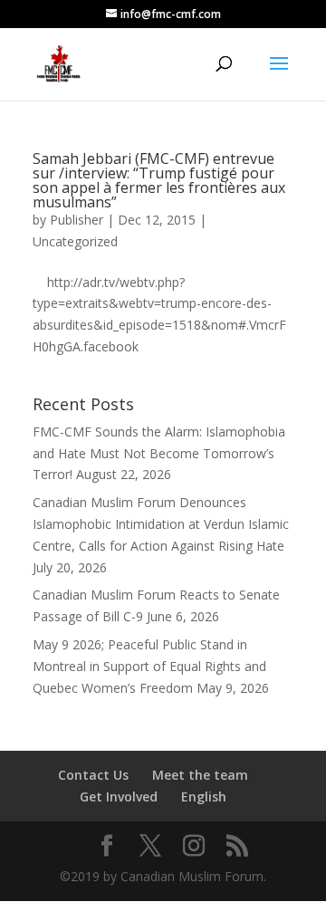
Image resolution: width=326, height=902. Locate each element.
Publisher (76, 219)
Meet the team (200, 774)
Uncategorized (75, 241)
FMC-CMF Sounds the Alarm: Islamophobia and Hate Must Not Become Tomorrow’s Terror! (159, 453)
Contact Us (93, 774)
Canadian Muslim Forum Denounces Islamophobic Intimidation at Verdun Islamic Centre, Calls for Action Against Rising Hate (161, 524)
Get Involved (119, 796)
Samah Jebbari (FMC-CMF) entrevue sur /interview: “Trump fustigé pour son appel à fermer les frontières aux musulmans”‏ (159, 180)
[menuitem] (203, 797)
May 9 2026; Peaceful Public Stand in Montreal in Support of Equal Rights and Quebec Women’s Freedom (149, 666)
